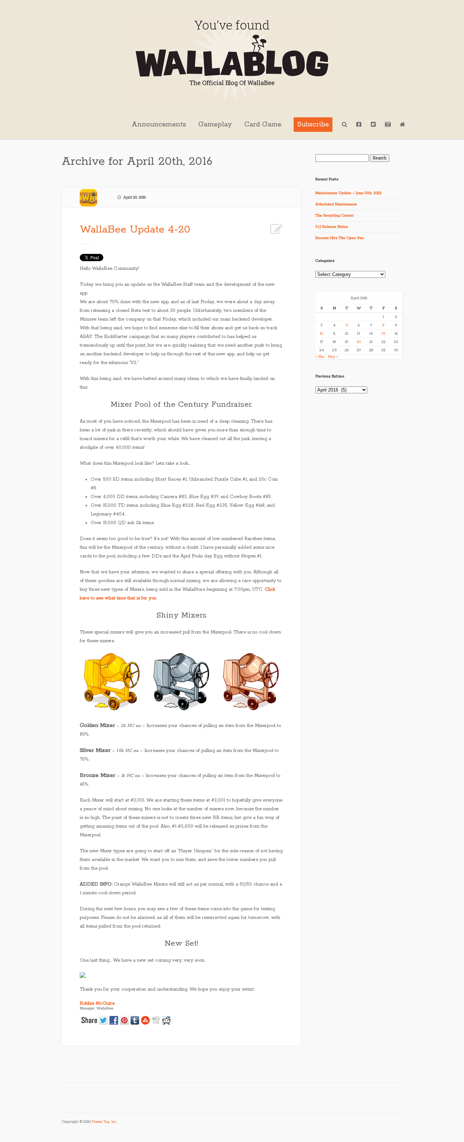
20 (359, 341)
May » (333, 356)
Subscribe (313, 124)
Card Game (262, 124)
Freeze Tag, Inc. (104, 1122)
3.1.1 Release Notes (331, 226)
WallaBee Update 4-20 (135, 229)
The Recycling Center (334, 215)
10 (321, 333)
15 (383, 333)
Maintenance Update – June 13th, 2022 (348, 193)
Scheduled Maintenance (336, 204)
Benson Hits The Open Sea (339, 237)
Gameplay (215, 124)
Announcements (159, 124)
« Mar (320, 356)
